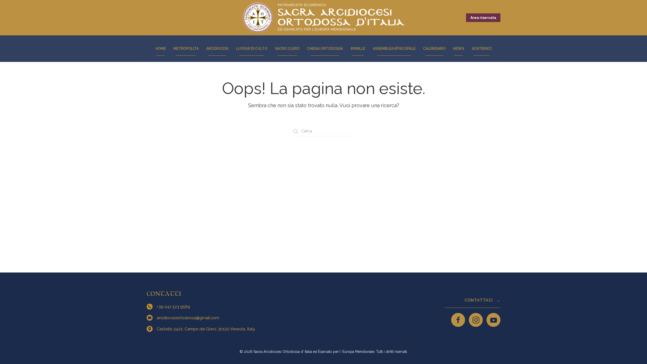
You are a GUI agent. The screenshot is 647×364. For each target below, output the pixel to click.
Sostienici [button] (482, 49)
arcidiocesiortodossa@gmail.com (188, 317)
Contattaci (479, 300)
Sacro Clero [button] (287, 49)
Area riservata (483, 18)
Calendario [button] (434, 49)
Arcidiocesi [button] (217, 49)
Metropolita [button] (186, 49)
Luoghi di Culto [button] (251, 49)
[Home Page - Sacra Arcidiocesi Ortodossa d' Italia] (323, 17)
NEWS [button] (458, 49)
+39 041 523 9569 (174, 306)
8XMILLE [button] (358, 49)
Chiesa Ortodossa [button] (325, 49)
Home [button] (160, 49)
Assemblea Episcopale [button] (394, 49)
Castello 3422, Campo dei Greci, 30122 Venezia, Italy (206, 329)
